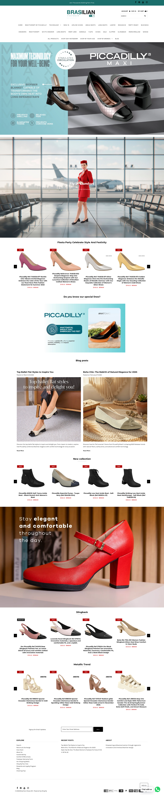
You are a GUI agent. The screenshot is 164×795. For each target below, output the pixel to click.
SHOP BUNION (102, 89)
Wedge (145, 32)
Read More (20, 450)
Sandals (82, 32)
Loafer (112, 25)
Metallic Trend (82, 664)
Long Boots (61, 32)
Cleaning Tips (21, 771)
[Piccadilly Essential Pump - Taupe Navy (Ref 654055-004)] (65, 478)
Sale (105, 32)
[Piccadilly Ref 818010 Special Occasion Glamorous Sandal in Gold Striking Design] (33, 683)
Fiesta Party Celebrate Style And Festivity (82, 242)
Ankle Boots (91, 25)
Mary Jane (73, 32)
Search (19, 745)
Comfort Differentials (24, 757)
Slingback (122, 32)
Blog (117, 38)
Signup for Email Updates (37, 729)
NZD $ (133, 11)
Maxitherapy (34, 32)
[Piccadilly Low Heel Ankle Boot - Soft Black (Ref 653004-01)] (98, 478)
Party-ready (133, 25)
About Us (19, 752)
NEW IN (66, 25)
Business (145, 25)
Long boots (102, 25)
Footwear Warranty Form (25, 759)
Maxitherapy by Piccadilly (36, 25)
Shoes (98, 32)
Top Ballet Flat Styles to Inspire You (35, 372)
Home (20, 25)
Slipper (112, 32)
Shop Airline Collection (82, 189)
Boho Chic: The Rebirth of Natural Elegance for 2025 (110, 372)
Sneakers (22, 32)
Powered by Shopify (40, 791)
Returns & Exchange (23, 747)
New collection (82, 459)
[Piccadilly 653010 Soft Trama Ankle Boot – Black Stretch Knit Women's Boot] (33, 478)
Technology (54, 25)
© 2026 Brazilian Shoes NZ (24, 791)
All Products (53, 38)
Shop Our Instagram (69, 38)
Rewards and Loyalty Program (26, 766)
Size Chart (20, 750)
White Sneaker (48, 32)
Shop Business (82, 557)
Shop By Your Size (87, 38)
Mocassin (122, 25)
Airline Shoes (77, 25)
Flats (91, 32)
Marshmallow (134, 32)
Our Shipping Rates (23, 761)
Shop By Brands (104, 38)
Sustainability (21, 754)
